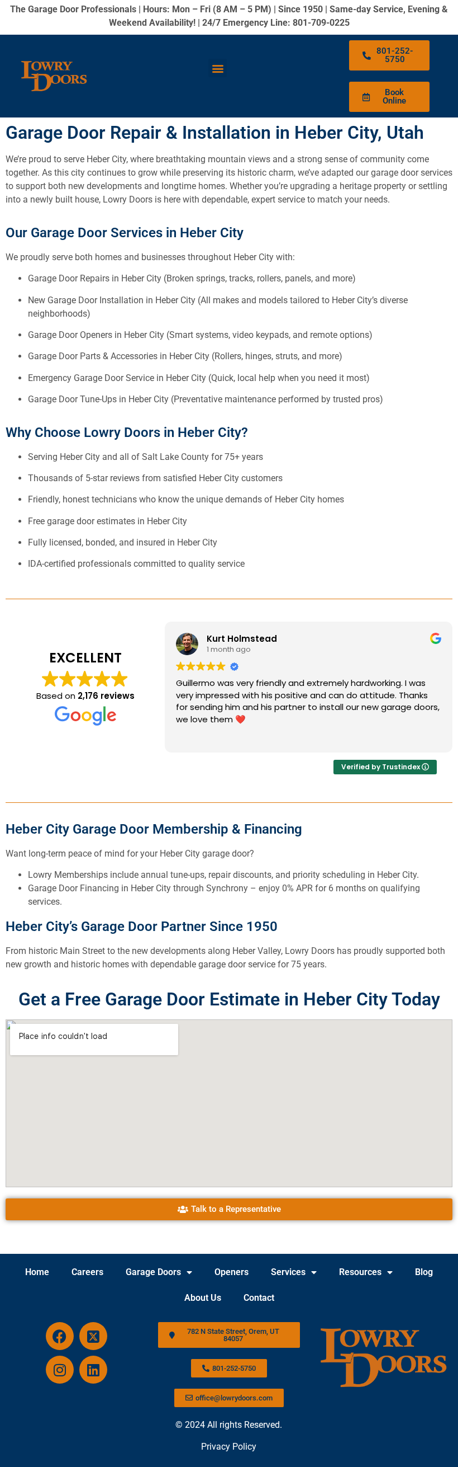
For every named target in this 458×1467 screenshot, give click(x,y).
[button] (217, 68)
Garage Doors (153, 1272)
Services (288, 1272)
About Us (202, 1297)
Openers (231, 1272)
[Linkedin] (93, 1370)
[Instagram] (60, 1370)
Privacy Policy (228, 1446)
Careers (87, 1272)
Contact (259, 1297)
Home (37, 1272)
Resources (360, 1272)
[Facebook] (60, 1336)
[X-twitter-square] (93, 1336)
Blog (424, 1272)
